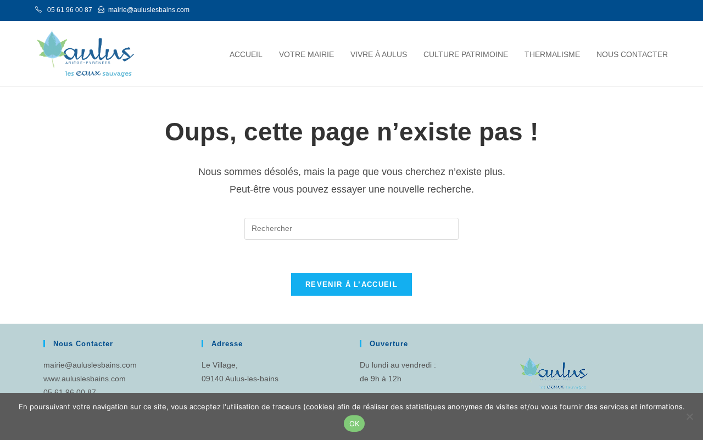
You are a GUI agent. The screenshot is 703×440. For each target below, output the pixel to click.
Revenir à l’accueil (351, 284)
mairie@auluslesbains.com (90, 364)
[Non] (689, 416)
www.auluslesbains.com (84, 378)
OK (354, 423)
